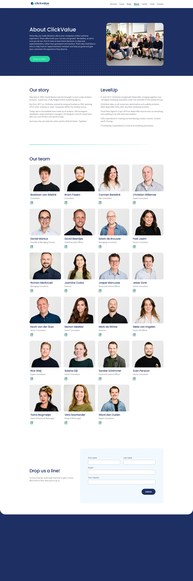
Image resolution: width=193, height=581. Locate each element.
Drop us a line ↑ (39, 59)
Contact (160, 4)
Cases (121, 4)
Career (144, 4)
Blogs (129, 4)
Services (113, 4)
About (136, 4)
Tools (152, 4)
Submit (148, 492)
